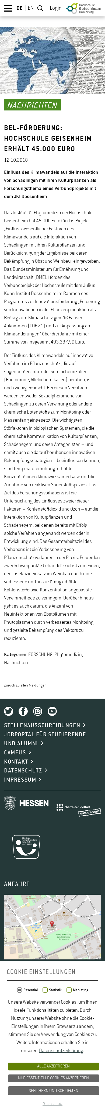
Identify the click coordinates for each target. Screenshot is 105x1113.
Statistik (55, 990)
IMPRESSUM (20, 780)
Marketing (80, 990)
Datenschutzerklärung (61, 1050)
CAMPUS (15, 753)
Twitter (8, 711)
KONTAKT (16, 762)
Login (56, 8)
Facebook (23, 711)
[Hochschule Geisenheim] (83, 8)
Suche (40, 8)
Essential (30, 990)
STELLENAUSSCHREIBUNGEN (42, 725)
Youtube (52, 711)
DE (19, 8)
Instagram (37, 711)
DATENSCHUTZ (23, 771)
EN (31, 8)
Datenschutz (52, 1104)
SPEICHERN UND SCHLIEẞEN (53, 1090)
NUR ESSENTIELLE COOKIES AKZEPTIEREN (53, 1078)
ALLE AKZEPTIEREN (53, 1066)
